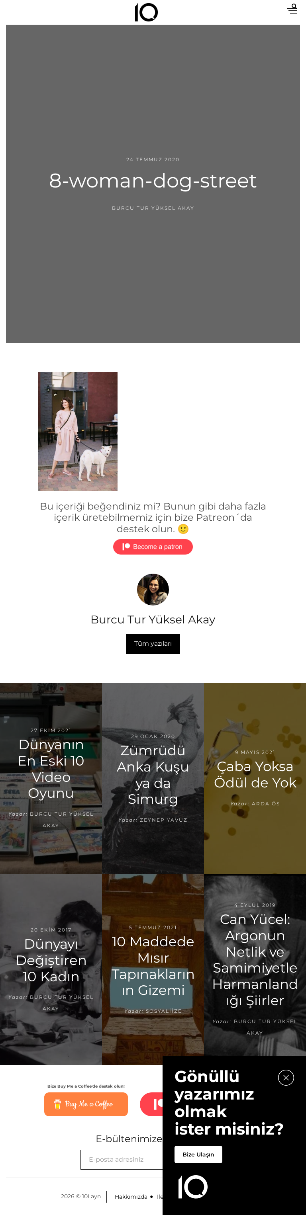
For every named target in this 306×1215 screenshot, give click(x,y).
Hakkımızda (131, 1196)
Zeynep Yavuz (164, 820)
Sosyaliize (164, 1011)
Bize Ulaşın (198, 1154)
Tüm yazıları (153, 643)
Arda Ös (266, 804)
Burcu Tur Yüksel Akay (153, 208)
